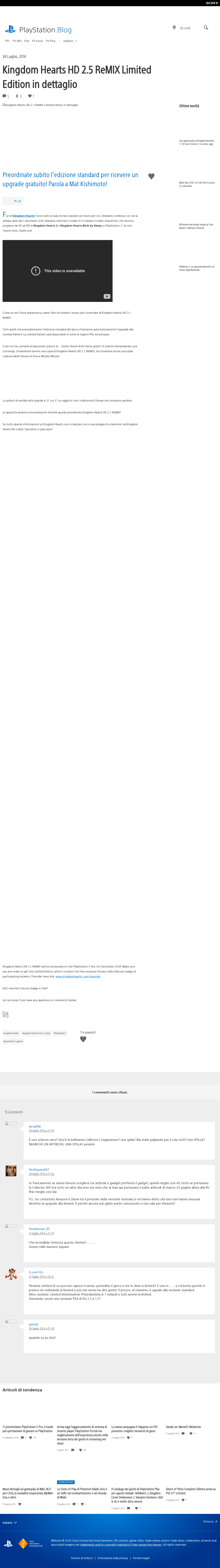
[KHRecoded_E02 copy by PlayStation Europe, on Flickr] (71, 870)
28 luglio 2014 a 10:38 (41, 1328)
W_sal (17, 200)
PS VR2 (17, 41)
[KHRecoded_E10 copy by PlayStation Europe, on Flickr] (71, 595)
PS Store (37, 41)
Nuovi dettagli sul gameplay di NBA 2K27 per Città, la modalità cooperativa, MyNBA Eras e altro (28, 1493)
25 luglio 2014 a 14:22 (41, 1276)
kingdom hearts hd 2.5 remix (36, 1033)
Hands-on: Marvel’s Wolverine (183, 1427)
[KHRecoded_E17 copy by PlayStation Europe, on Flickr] (71, 819)
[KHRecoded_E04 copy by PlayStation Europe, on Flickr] (71, 937)
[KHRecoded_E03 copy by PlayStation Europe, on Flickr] (71, 911)
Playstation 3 (60, 1033)
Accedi (185, 27)
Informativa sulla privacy (112, 1558)
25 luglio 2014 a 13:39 (41, 1233)
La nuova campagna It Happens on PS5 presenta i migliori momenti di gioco (134, 1429)
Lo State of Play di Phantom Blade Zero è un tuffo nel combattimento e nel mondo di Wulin (82, 1493)
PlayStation (45, 29)
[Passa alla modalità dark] (174, 27)
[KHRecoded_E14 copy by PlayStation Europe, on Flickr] (71, 727)
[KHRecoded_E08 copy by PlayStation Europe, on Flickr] (71, 543)
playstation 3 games (13, 1041)
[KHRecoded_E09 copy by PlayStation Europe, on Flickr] (71, 569)
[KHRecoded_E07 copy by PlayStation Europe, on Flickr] (71, 503)
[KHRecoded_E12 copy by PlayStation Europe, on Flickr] (71, 661)
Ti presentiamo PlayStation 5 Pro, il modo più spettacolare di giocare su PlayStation (28, 1429)
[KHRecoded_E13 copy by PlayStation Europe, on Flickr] (71, 687)
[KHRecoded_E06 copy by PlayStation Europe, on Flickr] (71, 477)
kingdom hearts (11, 1033)
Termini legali (141, 1558)
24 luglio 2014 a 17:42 (41, 1174)
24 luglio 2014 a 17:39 (41, 1130)
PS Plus (51, 41)
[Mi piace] (31, 1437)
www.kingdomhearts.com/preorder (78, 976)
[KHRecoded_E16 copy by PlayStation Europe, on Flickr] (71, 779)
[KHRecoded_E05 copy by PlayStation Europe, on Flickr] (71, 451)
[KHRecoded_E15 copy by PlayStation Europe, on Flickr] (71, 753)
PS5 (7, 41)
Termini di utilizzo (81, 1558)
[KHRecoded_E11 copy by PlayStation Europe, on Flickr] (71, 635)
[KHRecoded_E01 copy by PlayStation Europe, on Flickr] (71, 845)
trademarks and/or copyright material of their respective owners (121, 1544)
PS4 (26, 41)
